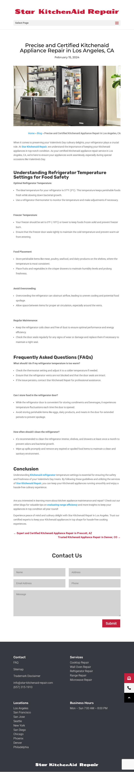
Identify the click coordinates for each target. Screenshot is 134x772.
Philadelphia (21, 747)
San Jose (19, 716)
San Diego (19, 730)
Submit (111, 623)
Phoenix (18, 738)
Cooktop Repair (79, 662)
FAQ (15, 662)
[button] (129, 698)
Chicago (18, 734)
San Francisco (22, 712)
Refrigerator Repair (81, 671)
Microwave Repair (81, 679)
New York (19, 725)
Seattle (17, 721)
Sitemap (18, 669)
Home (31, 133)
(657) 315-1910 (22, 687)
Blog (39, 133)
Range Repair (78, 675)
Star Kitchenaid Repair (34, 146)
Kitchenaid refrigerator (42, 475)
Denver (17, 742)
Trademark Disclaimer (26, 676)
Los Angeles (20, 708)
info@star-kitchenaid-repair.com (33, 682)
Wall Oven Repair (80, 667)
